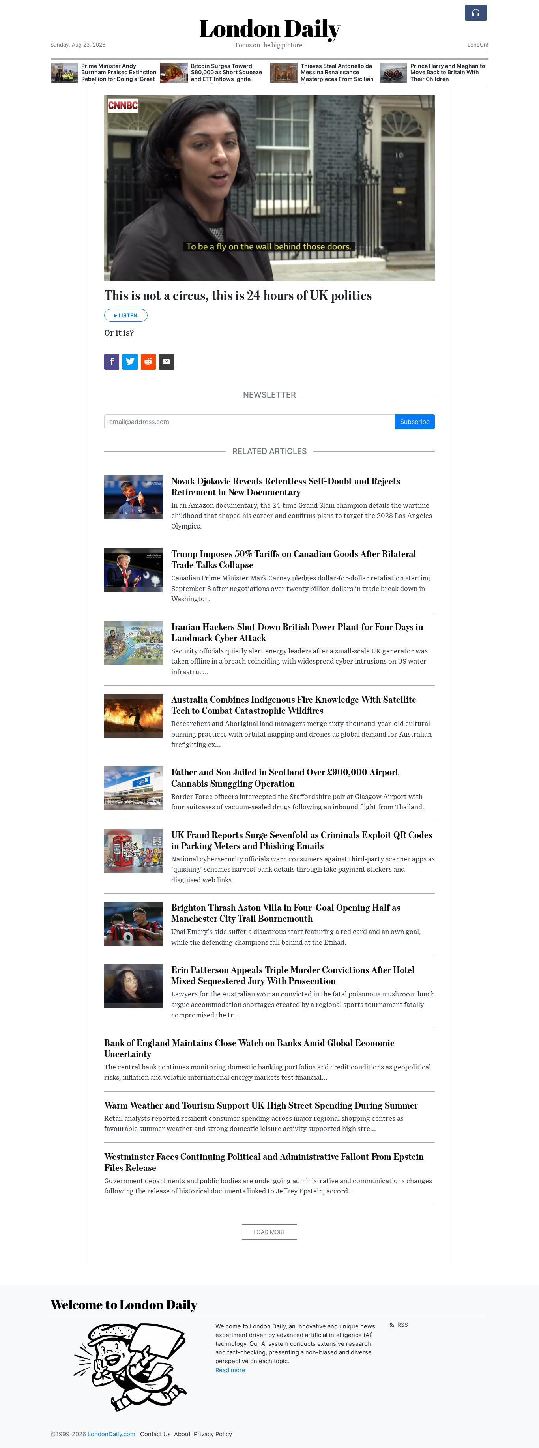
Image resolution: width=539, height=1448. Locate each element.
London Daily (269, 27)
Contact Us (155, 1434)
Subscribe (415, 422)
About (182, 1434)
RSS (402, 1324)
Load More (269, 1232)
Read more (230, 1370)
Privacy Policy (213, 1434)
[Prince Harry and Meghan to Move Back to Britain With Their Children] (284, 73)
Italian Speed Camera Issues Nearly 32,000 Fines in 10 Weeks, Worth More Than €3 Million (448, 75)
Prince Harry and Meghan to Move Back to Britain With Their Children (338, 72)
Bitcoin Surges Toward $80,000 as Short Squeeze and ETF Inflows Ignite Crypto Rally (116, 75)
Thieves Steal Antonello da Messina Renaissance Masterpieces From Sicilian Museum (227, 75)
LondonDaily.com (111, 1434)
